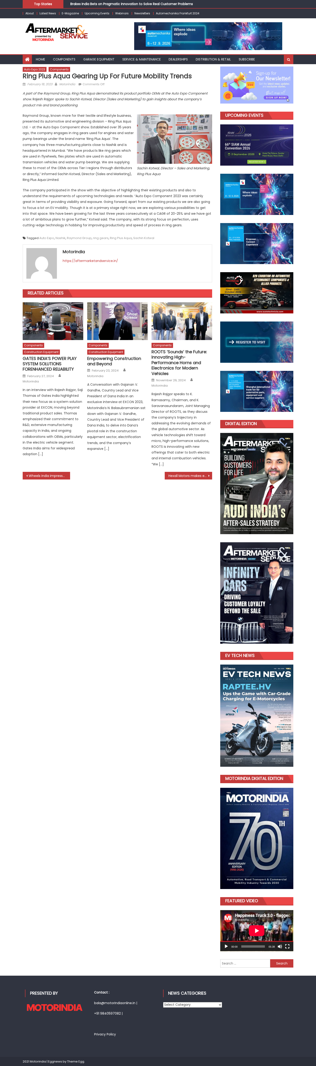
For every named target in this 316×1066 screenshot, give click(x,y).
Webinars (122, 13)
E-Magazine (70, 13)
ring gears (100, 238)
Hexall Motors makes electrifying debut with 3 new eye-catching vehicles (190, 475)
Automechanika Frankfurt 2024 (177, 13)
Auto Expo (46, 238)
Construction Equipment (41, 352)
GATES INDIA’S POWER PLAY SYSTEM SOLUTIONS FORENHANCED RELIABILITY (50, 364)
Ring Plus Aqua (121, 238)
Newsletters (142, 13)
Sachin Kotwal (143, 238)
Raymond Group (79, 238)
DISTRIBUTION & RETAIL (213, 59)
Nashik (60, 238)
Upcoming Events (97, 13)
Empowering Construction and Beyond (114, 361)
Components (64, 59)
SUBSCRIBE (247, 59)
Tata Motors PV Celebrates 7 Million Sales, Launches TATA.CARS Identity (127, 5)
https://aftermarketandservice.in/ (90, 261)
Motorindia (67, 84)
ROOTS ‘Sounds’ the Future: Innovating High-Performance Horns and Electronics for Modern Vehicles (179, 362)
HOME (40, 59)
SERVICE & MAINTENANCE (141, 59)
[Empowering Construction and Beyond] (117, 321)
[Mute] (280, 946)
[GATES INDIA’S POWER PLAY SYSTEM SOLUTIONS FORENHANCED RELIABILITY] (53, 321)
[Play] (226, 946)
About (29, 13)
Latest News (48, 13)
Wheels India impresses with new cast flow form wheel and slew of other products (49, 475)
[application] (256, 930)
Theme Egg (75, 1061)
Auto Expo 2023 (34, 69)
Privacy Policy (105, 1034)
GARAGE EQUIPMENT (99, 59)
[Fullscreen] (287, 946)
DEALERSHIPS (178, 59)
